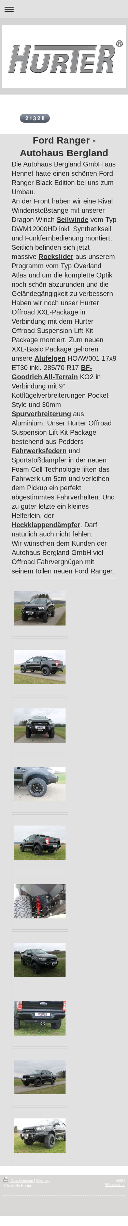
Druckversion (22, 1180)
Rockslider (56, 256)
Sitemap (42, 1180)
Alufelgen (50, 358)
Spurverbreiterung (41, 414)
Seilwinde (72, 219)
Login (120, 1179)
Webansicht (115, 1184)
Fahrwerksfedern (39, 451)
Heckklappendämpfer (46, 525)
